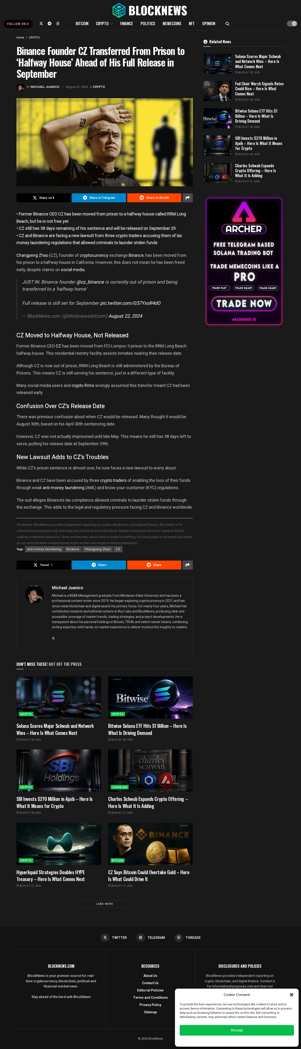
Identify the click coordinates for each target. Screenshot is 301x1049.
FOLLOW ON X (18, 24)
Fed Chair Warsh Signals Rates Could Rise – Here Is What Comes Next (259, 89)
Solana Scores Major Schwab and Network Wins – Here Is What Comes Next (55, 729)
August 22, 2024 (77, 87)
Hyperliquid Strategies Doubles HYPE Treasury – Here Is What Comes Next (50, 875)
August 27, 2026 (122, 813)
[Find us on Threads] (57, 23)
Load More (104, 904)
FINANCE (126, 23)
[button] (291, 994)
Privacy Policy (150, 1004)
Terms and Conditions (150, 997)
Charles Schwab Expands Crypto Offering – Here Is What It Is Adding (148, 802)
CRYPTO (102, 23)
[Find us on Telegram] (49, 23)
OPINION (208, 23)
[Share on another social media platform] (187, 197)
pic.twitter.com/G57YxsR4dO (130, 303)
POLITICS (148, 23)
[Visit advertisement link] (244, 261)
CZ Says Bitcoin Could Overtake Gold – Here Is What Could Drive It (148, 875)
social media (72, 269)
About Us (150, 975)
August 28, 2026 (30, 740)
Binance (136, 255)
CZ (59, 345)
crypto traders (113, 480)
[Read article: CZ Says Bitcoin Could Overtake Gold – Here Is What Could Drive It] (150, 844)
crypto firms (82, 385)
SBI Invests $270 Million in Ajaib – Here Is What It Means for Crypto (54, 802)
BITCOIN (82, 23)
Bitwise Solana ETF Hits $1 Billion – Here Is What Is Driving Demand (147, 729)
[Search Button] (227, 23)
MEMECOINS (172, 23)
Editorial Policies (150, 990)
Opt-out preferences (223, 1040)
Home (20, 37)
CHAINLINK (119, 787)
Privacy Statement (250, 1040)
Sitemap (150, 1012)
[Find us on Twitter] (41, 23)
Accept (237, 1030)
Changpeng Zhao (32, 255)
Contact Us (150, 983)
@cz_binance (90, 282)
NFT (192, 23)
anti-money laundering (63, 487)
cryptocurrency (94, 255)
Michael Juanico (45, 87)
